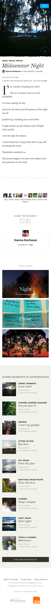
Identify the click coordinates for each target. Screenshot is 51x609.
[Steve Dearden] (10, 195)
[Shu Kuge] (5, 195)
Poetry (19, 60)
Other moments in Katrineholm (25, 377)
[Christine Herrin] (45, 195)
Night (5, 60)
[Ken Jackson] (30, 195)
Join (44, 6)
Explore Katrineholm (25, 559)
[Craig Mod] (40, 195)
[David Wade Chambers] (20, 195)
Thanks (25, 183)
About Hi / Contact (11, 579)
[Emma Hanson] (35, 195)
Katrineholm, (33, 71)
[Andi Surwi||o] (25, 195)
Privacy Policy (26, 579)
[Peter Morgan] (15, 195)
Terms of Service (40, 579)
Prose (12, 60)
